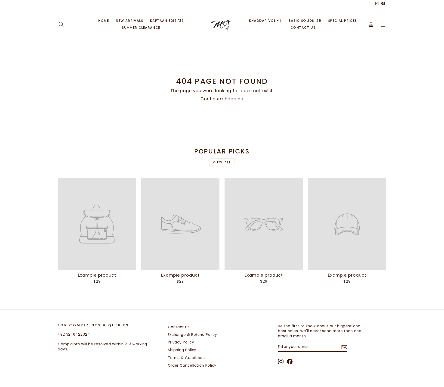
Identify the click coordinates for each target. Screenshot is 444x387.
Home (103, 20)
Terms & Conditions (187, 357)
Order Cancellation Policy (192, 365)
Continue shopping (221, 99)
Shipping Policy (182, 349)
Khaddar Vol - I (265, 20)
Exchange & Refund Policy (192, 334)
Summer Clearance (141, 27)
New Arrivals (129, 20)
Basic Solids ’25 (305, 20)
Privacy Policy (181, 342)
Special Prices (342, 20)
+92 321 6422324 (74, 334)
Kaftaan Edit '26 (167, 20)
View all (222, 162)
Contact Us (302, 27)
